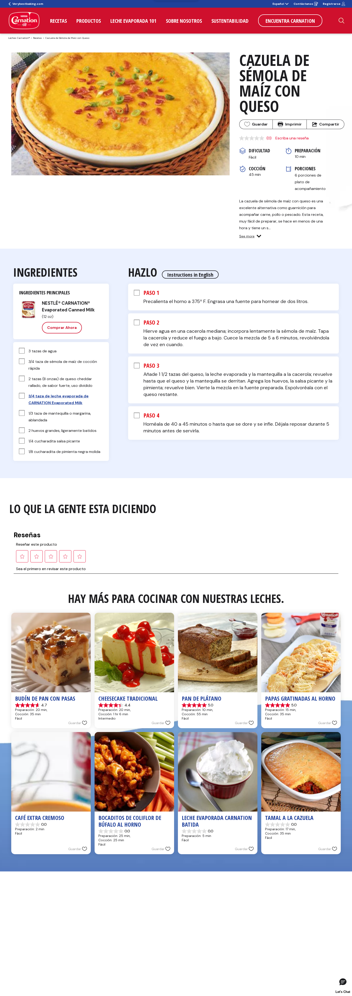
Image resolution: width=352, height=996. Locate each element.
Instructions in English (190, 274)
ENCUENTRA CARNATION (290, 20)
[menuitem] (58, 20)
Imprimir (293, 124)
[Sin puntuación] (253, 138)
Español (278, 3)
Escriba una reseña (292, 138)
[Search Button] (341, 20)
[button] (250, 236)
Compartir (329, 124)
